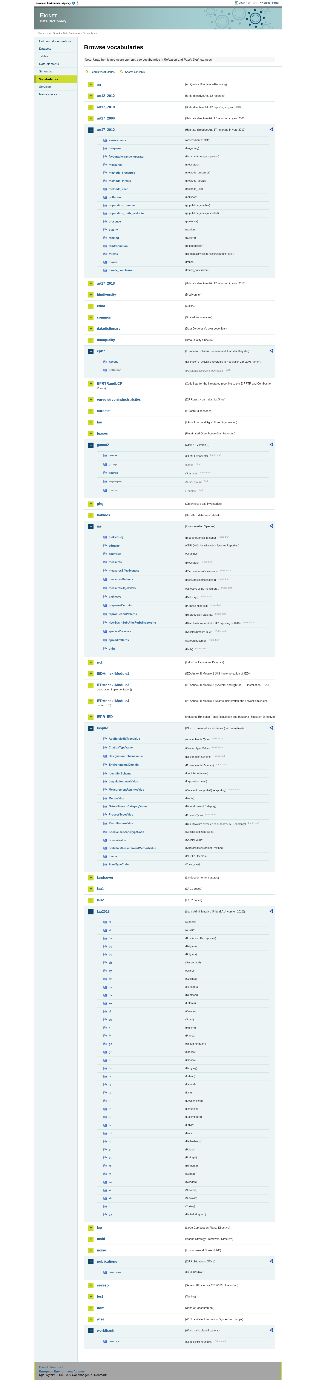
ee (110, 1003)
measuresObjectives (122, 588)
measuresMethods (121, 579)
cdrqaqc (114, 545)
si (110, 1190)
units (112, 648)
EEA (57, 3)
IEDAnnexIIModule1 (113, 673)
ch (110, 962)
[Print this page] (249, 3)
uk (110, 1214)
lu (110, 1117)
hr (110, 1060)
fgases (102, 433)
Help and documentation (55, 41)
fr (110, 1035)
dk (110, 995)
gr (110, 1052)
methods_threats (120, 180)
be (110, 946)
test (100, 1296)
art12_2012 (106, 96)
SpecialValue (117, 840)
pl (110, 1149)
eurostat (103, 411)
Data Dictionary (71, 33)
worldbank (105, 1330)
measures (115, 164)
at (110, 930)
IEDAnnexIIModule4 (113, 701)
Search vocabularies (103, 72)
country (114, 1341)
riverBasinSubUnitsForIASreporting (132, 622)
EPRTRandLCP (109, 383)
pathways (115, 596)
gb (110, 1044)
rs (110, 1174)
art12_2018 (106, 107)
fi (109, 1027)
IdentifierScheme (120, 773)
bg (110, 954)
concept (114, 455)
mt (110, 1133)
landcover (105, 877)
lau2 (100, 900)
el (110, 1011)
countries (115, 553)
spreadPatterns (119, 640)
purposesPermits (120, 605)
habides (103, 515)
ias (99, 526)
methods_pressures (122, 172)
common (104, 317)
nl (110, 1141)
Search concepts (135, 72)
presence (115, 221)
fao (99, 422)
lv (110, 1125)
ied (99, 662)
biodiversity (106, 294)
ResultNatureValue (121, 823)
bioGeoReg (116, 537)
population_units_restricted (127, 213)
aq (99, 84)
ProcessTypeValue (121, 814)
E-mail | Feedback (51, 1367)
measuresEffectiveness (124, 570)
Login (242, 3)
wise (100, 1319)
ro (110, 1165)
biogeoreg (115, 148)
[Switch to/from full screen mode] (255, 3)
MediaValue (116, 798)
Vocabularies (48, 79)
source (113, 472)
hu (110, 1068)
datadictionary (108, 328)
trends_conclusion (121, 270)
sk (110, 1198)
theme (113, 856)
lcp (99, 1228)
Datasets (45, 48)
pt (110, 1157)
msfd (101, 1239)
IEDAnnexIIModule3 (113, 685)
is (110, 1084)
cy (110, 970)
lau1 (100, 889)
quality (113, 229)
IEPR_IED (105, 717)
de (110, 987)
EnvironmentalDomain (124, 764)
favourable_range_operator (126, 156)
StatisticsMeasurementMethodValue (132, 848)
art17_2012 (106, 130)
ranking (114, 237)
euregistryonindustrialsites (119, 399)
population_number (122, 205)
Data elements (49, 64)
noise (101, 1250)
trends (113, 262)
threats (113, 254)
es (110, 1019)
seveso (103, 1285)
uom (100, 1308)
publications (107, 1261)
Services (45, 86)
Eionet (56, 33)
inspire (102, 728)
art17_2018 (106, 283)
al (110, 922)
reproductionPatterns (123, 614)
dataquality (106, 340)
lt (109, 1109)
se (110, 1182)
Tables (43, 56)
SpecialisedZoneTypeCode (126, 832)
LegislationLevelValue (123, 781)
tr (110, 1206)
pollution (115, 197)
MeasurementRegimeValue (126, 789)
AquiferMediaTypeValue (124, 738)
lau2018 (103, 911)
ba (110, 938)
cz (110, 979)
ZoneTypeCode (119, 864)
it (109, 1092)
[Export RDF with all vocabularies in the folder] (271, 130)
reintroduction (118, 246)
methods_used (118, 189)
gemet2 (103, 445)
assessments (117, 140)
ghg (100, 504)
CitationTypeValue (121, 747)
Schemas (45, 71)
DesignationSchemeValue (126, 756)
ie (110, 1076)
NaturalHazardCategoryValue (128, 806)
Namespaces (48, 94)
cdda (101, 306)
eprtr (101, 351)
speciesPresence (120, 631)
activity (113, 361)
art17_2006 (106, 118)
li (109, 1100)
